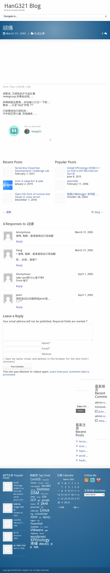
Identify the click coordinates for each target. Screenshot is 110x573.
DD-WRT (46, 486)
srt (41, 527)
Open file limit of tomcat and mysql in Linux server (32, 195)
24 (69, 498)
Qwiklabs (35, 527)
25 (72, 498)
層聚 (7, 212)
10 (69, 491)
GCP (33, 500)
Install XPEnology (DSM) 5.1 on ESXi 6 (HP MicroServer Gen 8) (83, 170)
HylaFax (33, 504)
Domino (43, 489)
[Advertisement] (55, 64)
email (38, 497)
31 (69, 502)
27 (78, 498)
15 (62, 494)
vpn (46, 530)
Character (45, 480)
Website (46, 354)
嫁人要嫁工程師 (20, 545)
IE (38, 503)
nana (101, 420)
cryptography (35, 486)
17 (69, 494)
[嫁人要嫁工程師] (7, 549)
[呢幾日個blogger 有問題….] (60, 198)
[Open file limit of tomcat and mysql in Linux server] (8, 198)
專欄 (34, 543)
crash (47, 483)
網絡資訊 (44, 543)
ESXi (44, 496)
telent (46, 527)
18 (72, 494)
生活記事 (39, 33)
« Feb (60, 507)
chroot (34, 483)
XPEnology (40, 540)
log (32, 514)
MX (40, 518)
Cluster (40, 483)
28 (58, 502)
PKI (38, 521)
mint (34, 517)
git (39, 500)
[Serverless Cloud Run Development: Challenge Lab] (8, 172)
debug (33, 490)
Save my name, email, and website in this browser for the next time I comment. (46, 360)
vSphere (34, 533)
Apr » (76, 507)
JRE (42, 507)
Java (44, 503)
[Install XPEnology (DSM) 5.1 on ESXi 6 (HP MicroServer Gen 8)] (60, 172)
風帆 (36, 547)
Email (46, 348)
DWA (33, 497)
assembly (72, 180)
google (45, 500)
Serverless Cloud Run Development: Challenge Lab (32, 169)
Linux (44, 510)
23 (65, 498)
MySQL (47, 517)
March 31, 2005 (16, 33)
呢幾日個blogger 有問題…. (82, 194)
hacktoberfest (87, 460)
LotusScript (41, 513)
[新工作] (7, 536)
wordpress (38, 536)
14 (58, 494)
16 (65, 494)
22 (62, 498)
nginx (33, 520)
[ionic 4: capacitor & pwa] (8, 185)
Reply (19, 241)
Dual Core (44, 494)
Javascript (35, 507)
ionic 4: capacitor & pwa (29, 180)
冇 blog (97, 212)
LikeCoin (34, 510)
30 (65, 502)
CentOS (36, 479)
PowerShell (37, 523)
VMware (37, 530)
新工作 (16, 533)
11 (72, 491)
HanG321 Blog (22, 6)
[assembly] (60, 185)
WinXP (42, 534)
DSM (35, 492)
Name (46, 343)
